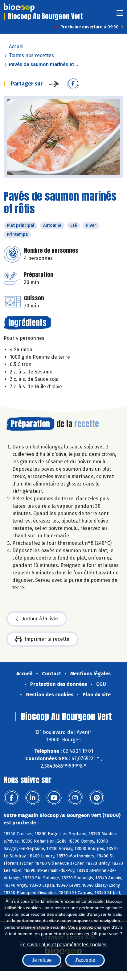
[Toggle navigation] (120, 15)
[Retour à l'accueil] (19, 7)
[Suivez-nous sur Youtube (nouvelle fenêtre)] (54, 798)
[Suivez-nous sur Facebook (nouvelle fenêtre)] (11, 798)
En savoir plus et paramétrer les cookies (63, 944)
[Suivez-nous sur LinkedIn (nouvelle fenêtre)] (32, 798)
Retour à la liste (40, 619)
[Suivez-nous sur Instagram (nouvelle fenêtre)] (75, 798)
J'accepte (85, 960)
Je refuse (42, 960)
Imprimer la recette (47, 639)
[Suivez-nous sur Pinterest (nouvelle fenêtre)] (96, 798)
